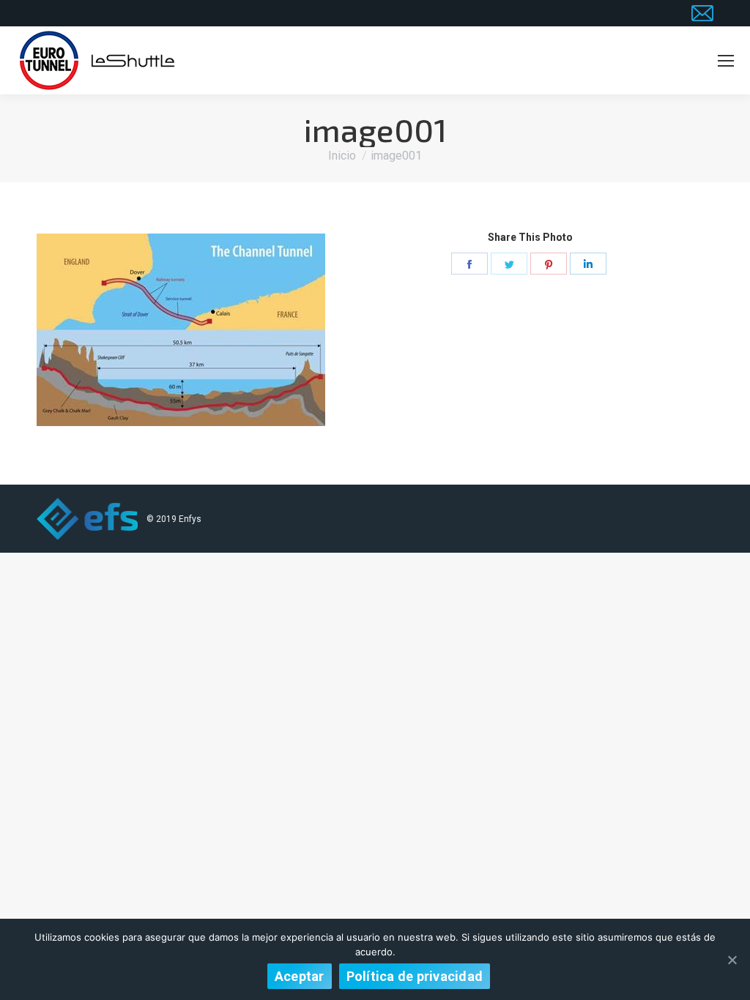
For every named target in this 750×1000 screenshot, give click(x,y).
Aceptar (299, 976)
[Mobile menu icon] (725, 60)
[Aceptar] (731, 959)
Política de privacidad (414, 976)
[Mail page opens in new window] (702, 13)
